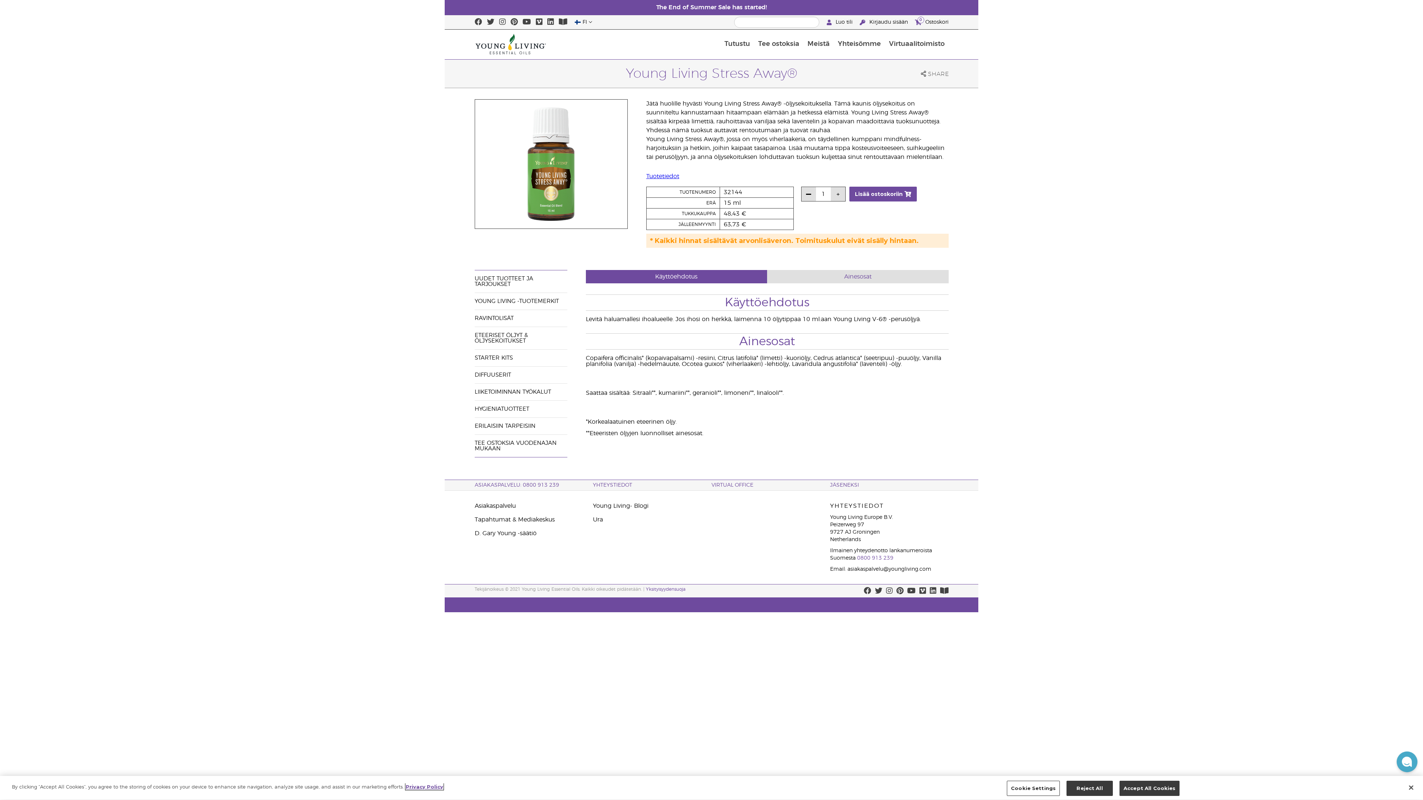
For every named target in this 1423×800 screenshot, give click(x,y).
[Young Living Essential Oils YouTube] (527, 22)
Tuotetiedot (662, 176)
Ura (598, 520)
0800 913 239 (875, 558)
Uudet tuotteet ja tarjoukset (504, 281)
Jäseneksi (844, 485)
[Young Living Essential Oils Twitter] (490, 22)
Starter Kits (494, 358)
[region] (711, 788)
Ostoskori (934, 21)
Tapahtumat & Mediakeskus (515, 520)
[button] (1407, 761)
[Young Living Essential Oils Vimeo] (539, 22)
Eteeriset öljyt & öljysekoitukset (501, 338)
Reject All (1089, 788)
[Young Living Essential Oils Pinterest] (514, 22)
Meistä (818, 44)
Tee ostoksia (778, 44)
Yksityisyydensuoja (666, 589)
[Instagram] (502, 22)
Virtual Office (732, 485)
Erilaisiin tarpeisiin (505, 426)
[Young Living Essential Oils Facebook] (478, 22)
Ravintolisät (494, 318)
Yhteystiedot (612, 485)
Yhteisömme (859, 44)
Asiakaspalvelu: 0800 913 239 (517, 485)
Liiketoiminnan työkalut (513, 392)
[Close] (1411, 787)
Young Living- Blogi (621, 506)
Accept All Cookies (1149, 788)
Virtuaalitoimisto (917, 44)
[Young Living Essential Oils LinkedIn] (550, 22)
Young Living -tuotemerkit (517, 301)
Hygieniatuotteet (502, 409)
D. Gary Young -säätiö (506, 533)
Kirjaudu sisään (888, 22)
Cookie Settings (1033, 788)
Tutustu (737, 44)
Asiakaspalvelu (495, 506)
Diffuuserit (493, 375)
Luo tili (844, 22)
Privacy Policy (424, 787)
